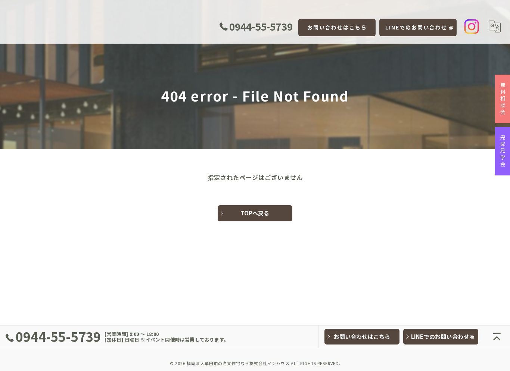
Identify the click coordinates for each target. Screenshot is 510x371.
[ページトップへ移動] (496, 336)
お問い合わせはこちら (337, 27)
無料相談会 (503, 99)
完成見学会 (503, 151)
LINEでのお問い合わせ (416, 27)
